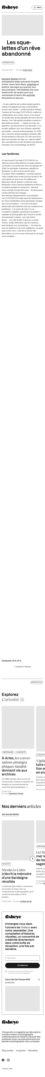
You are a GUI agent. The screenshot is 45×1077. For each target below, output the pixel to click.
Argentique (8, 63)
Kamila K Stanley (10, 79)
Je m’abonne (22, 965)
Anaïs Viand (27, 70)
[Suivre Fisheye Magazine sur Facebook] (3, 1060)
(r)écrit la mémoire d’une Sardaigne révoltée (16, 875)
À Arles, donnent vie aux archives (16, 766)
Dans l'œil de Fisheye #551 (17, 980)
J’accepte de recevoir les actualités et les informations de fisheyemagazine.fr (20, 972)
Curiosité (20, 752)
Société (6, 864)
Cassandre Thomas (16, 793)
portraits (31, 95)
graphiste (31, 84)
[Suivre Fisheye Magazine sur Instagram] (8, 1060)
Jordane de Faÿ (26, 901)
